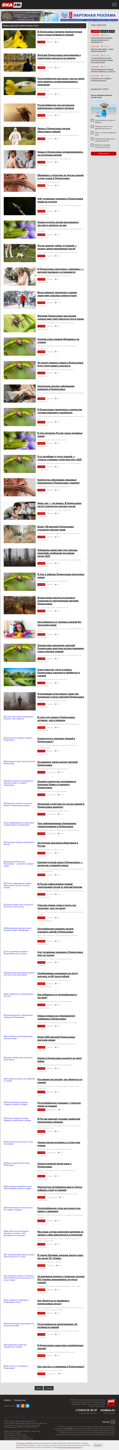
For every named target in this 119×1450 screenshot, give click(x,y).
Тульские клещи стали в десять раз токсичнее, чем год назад (56, 907)
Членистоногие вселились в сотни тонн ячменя (58, 1144)
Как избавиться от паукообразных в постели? (57, 996)
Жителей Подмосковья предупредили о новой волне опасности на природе (59, 56)
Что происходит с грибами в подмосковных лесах (101, 79)
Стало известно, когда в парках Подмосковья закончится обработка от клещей (58, 672)
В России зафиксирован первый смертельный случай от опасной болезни (59, 885)
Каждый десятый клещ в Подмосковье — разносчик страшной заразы (60, 864)
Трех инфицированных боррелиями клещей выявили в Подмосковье (56, 825)
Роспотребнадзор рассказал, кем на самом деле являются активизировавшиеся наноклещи (60, 81)
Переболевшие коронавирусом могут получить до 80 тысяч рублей (57, 975)
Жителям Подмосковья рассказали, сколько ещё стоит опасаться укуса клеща (60, 317)
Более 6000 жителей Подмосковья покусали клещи (56, 1038)
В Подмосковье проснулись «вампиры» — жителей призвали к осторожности (60, 270)
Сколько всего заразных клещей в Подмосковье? (56, 740)
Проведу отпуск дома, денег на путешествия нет (105, 140)
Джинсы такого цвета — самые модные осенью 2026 (102, 50)
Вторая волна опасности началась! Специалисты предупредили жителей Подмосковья (57, 600)
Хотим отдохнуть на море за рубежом (105, 121)
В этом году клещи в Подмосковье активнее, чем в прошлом (56, 719)
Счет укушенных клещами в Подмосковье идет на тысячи (60, 954)
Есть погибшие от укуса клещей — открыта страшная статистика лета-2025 (59, 458)
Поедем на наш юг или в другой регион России (104, 127)
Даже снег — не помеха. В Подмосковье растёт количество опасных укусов (59, 505)
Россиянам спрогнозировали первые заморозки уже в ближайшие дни (101, 40)
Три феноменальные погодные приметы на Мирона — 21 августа (103, 70)
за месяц (104, 31)
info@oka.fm (107, 1410)
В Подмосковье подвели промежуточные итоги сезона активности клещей (59, 33)
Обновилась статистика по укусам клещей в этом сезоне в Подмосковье (60, 177)
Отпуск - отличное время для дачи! (105, 133)
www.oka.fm (69, 1428)
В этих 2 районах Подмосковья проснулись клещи (60, 576)
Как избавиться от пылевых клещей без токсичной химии (59, 623)
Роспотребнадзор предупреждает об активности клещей (57, 1326)
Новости (7, 1400)
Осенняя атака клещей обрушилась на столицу (58, 341)
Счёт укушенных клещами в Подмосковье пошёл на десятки (60, 200)
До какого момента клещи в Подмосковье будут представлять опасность (60, 364)
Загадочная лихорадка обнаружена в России (57, 844)
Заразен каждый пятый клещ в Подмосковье (54, 1165)
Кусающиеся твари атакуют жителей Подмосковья (57, 763)
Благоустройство (52, 1197)
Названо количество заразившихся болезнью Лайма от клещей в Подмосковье (56, 784)
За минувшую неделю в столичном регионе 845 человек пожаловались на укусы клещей (60, 1279)
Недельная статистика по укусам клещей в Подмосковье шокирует (60, 805)
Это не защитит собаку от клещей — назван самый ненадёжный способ (57, 247)
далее (38, 1388)
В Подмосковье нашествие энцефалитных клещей (60, 1347)
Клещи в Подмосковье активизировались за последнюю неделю (60, 153)
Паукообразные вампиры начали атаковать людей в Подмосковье (55, 930)
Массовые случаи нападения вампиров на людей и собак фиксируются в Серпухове (60, 1233)
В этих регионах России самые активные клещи (59, 434)
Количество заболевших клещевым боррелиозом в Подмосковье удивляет (58, 481)
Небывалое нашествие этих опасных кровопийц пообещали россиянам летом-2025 (57, 553)
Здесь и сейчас (51, 772)
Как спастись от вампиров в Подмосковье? (60, 1366)
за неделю (95, 31)
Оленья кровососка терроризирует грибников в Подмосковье (56, 1017)
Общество (50, 42)
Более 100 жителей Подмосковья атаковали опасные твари (55, 528)
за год (112, 31)
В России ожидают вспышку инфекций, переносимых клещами (59, 1120)
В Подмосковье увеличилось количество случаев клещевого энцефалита (59, 411)
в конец (48, 1388)
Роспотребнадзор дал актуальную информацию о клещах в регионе (55, 106)
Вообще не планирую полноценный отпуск (102, 146)
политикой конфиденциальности (70, 1447)
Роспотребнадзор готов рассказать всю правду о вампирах (59, 1210)
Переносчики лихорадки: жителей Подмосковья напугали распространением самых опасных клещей (60, 648)
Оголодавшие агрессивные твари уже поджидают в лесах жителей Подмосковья (60, 695)
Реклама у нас (20, 1400)
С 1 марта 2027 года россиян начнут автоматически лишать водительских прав (102, 60)
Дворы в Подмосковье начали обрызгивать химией (53, 130)
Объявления (50, 1265)
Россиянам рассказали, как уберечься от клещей (59, 1081)
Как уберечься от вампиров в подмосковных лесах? (53, 1302)
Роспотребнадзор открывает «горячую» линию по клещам (59, 1104)
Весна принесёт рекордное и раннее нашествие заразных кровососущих (57, 294)
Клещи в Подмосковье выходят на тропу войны (59, 1060)
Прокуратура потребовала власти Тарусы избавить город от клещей (59, 1188)
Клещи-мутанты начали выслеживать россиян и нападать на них (58, 224)
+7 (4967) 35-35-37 (86, 1410)
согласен (20, 1443)
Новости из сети (51, 1109)
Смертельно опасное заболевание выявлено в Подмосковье (55, 387)
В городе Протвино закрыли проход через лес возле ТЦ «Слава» (60, 1257)
